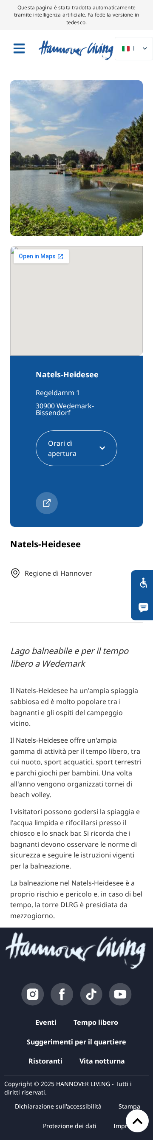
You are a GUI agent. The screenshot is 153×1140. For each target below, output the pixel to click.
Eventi (46, 1022)
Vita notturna (102, 1061)
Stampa (129, 1106)
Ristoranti (45, 1061)
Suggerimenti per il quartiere (76, 1042)
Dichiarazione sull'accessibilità (58, 1106)
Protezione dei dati (69, 1126)
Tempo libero (96, 1022)
